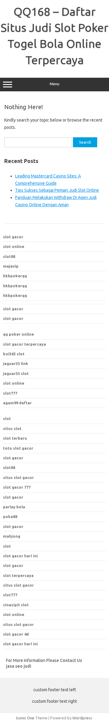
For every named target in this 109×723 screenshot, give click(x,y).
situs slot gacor (18, 585)
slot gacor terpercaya (24, 344)
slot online (13, 246)
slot (7, 418)
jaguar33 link (15, 363)
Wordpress (82, 718)
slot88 (9, 256)
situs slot (12, 428)
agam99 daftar (17, 403)
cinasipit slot (16, 605)
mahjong (11, 536)
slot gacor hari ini (20, 556)
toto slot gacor (18, 448)
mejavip (10, 266)
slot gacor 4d (16, 634)
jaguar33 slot (16, 373)
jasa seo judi (18, 666)
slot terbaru (15, 438)
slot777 (10, 393)
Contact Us (71, 660)
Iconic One (25, 718)
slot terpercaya (18, 575)
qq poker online (18, 334)
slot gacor (13, 237)
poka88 (10, 516)
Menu (54, 84)
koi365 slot (14, 354)
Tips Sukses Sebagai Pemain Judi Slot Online (57, 190)
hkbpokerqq (15, 276)
